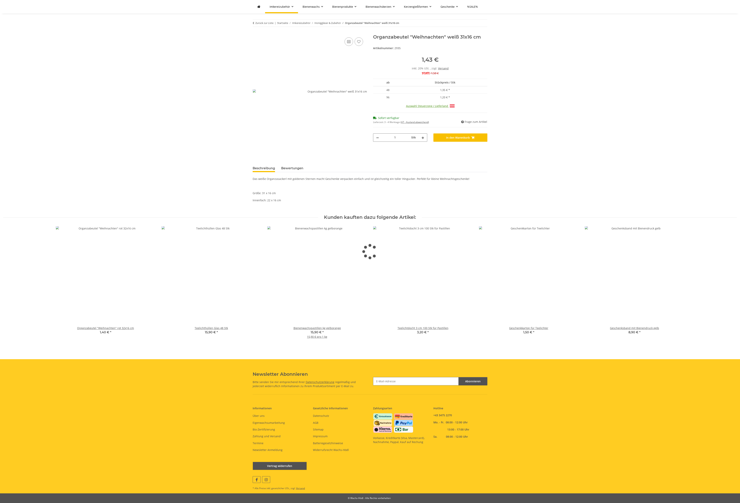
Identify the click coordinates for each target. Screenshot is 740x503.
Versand (443, 68)
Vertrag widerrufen (279, 466)
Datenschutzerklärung (320, 382)
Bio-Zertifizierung (264, 429)
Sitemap (318, 429)
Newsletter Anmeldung (268, 450)
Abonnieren (473, 381)
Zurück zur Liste (264, 23)
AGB (315, 423)
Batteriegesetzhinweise (328, 443)
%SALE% (472, 6)
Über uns (259, 416)
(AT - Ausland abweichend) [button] (414, 122)
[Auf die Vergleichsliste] (349, 41)
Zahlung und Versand (267, 436)
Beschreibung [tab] (264, 168)
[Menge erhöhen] (423, 138)
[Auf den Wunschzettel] (359, 41)
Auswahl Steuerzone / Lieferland (427, 106)
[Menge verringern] (377, 138)
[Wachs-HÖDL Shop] (259, 6)
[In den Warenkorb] (256, 32)
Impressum (320, 436)
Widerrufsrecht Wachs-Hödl (331, 450)
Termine (258, 443)
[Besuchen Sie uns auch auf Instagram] (266, 479)
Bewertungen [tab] (292, 168)
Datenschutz (321, 416)
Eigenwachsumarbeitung (269, 423)
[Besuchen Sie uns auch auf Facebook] (257, 479)
